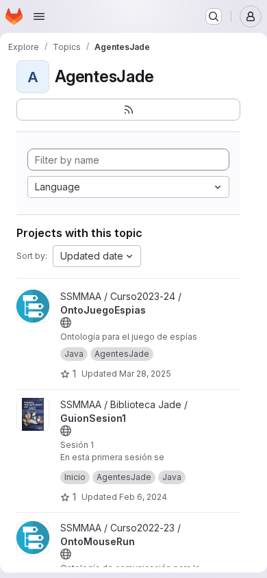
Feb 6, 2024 (143, 497)
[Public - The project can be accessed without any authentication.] (65, 322)
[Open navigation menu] (39, 16)
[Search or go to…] (213, 16)
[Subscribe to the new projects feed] (128, 110)
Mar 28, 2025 (145, 373)
